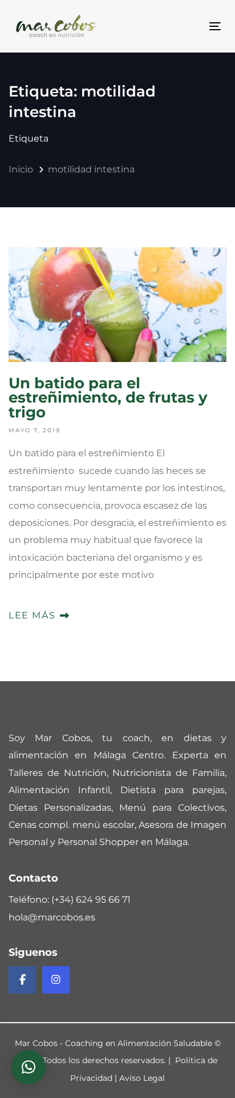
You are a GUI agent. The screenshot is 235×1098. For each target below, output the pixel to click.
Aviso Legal (142, 1078)
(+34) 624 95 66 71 (91, 899)
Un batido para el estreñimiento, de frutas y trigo (117, 435)
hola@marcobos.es (52, 917)
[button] (28, 1067)
